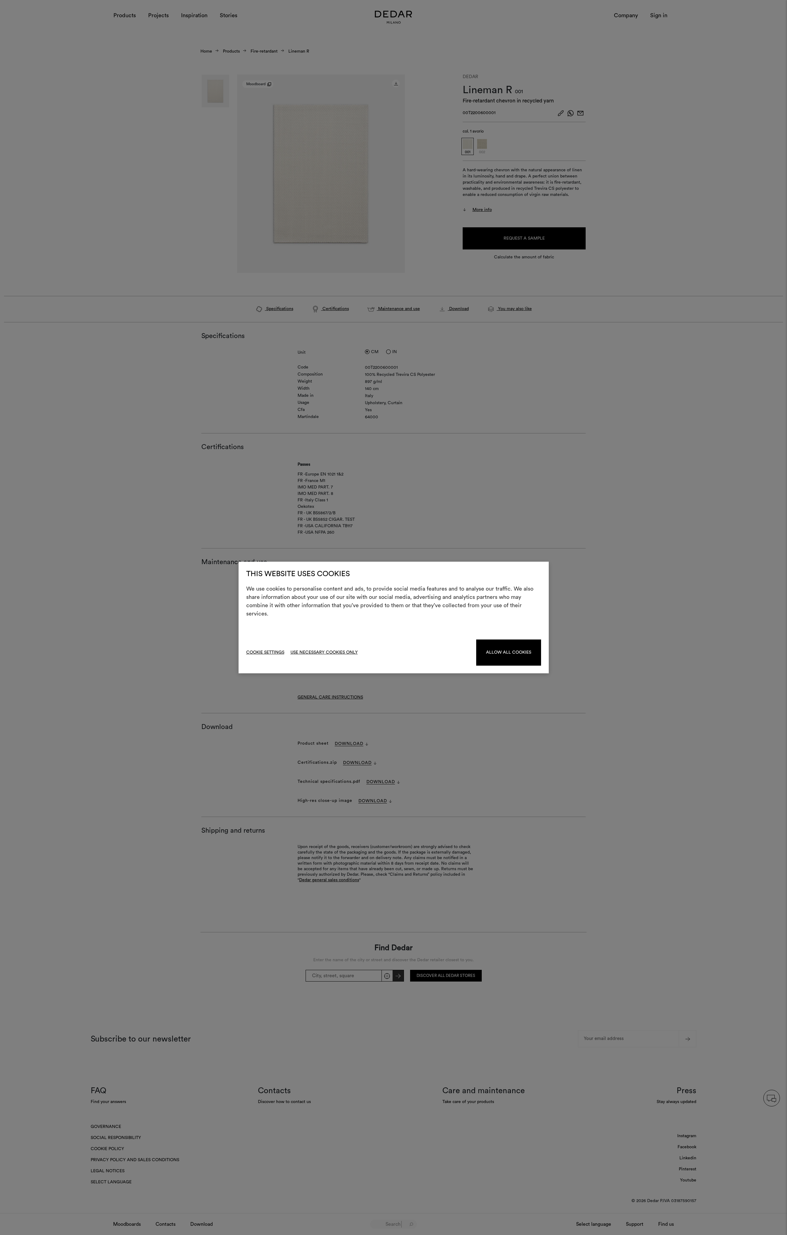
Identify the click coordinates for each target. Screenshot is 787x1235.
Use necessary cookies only (324, 652)
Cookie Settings (265, 652)
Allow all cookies (508, 652)
